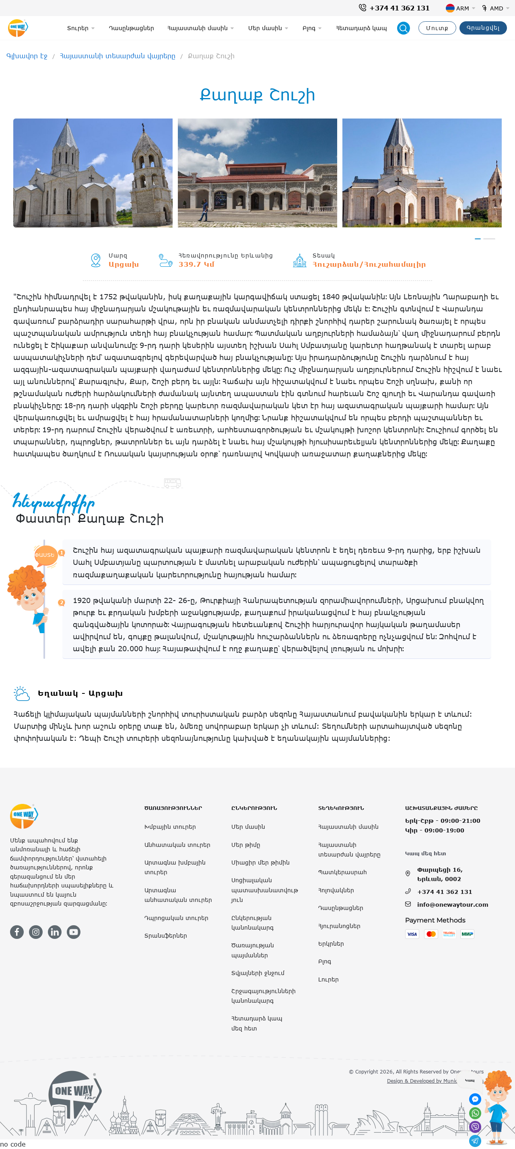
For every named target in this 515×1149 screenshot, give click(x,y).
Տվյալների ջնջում (257, 972)
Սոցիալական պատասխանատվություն (264, 890)
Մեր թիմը (245, 844)
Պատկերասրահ (342, 872)
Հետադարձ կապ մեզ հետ (256, 1023)
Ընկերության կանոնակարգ (252, 922)
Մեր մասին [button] (265, 28)
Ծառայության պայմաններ (252, 950)
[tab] (478, 238)
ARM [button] (462, 8)
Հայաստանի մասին (348, 826)
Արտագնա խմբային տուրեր (175, 867)
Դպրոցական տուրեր (176, 917)
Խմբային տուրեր (170, 826)
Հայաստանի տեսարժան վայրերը (117, 55)
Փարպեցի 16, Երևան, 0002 (440, 874)
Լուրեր (328, 979)
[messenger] (475, 1099)
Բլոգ (324, 961)
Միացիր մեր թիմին (260, 862)
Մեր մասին (248, 826)
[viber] (475, 1127)
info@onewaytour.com (452, 904)
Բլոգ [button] (309, 28)
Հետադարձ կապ (361, 28)
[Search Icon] (403, 28)
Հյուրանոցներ (339, 925)
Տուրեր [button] (78, 28)
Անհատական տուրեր (177, 844)
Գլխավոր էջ (26, 55)
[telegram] (475, 1141)
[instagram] (36, 932)
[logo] (18, 28)
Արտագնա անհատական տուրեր (178, 895)
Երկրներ (331, 943)
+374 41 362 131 (399, 8)
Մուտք (437, 28)
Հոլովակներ (336, 890)
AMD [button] (496, 8)
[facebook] (17, 932)
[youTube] (73, 932)
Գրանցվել (483, 27)
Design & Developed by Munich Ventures (435, 1081)
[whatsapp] (475, 1113)
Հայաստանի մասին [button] (197, 28)
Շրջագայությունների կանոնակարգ (263, 995)
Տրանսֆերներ (165, 935)
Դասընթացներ (131, 28)
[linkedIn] (55, 932)
